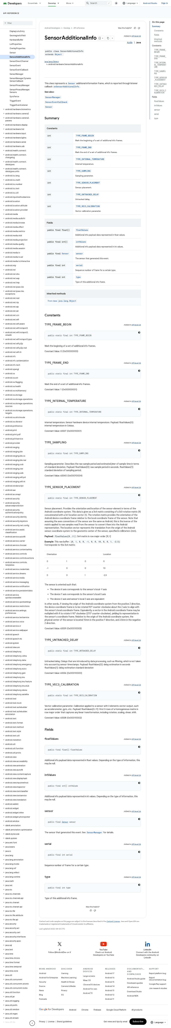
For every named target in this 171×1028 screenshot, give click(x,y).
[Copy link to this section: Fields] (56, 729)
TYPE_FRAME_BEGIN (85, 135)
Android (42, 973)
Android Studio (150, 3)
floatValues (82, 230)
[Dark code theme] (139, 332)
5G (62, 995)
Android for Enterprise (48, 977)
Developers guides (135, 983)
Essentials (33, 3)
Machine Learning (68, 977)
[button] (17, 109)
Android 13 (109, 990)
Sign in (164, 3)
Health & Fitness (67, 982)
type (78, 277)
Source (42, 986)
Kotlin (130, 42)
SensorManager (53, 97)
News (41, 990)
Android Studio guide (136, 978)
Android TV (88, 993)
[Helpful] (135, 28)
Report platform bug (157, 973)
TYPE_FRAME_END (84, 147)
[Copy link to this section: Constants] (63, 315)
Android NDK (132, 996)
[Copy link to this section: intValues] (58, 775)
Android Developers (52, 28)
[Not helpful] (139, 28)
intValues (81, 242)
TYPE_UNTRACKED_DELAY (87, 194)
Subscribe (138, 1021)
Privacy (64, 990)
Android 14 (109, 986)
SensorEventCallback (56, 102)
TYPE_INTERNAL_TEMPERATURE (90, 159)
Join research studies (158, 988)
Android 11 (109, 999)
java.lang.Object (52, 61)
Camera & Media (68, 986)
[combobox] (98, 3)
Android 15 (109, 982)
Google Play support (157, 984)
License (51, 1022)
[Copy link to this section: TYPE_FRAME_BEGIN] (74, 324)
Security (42, 982)
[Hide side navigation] (32, 1023)
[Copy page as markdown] (108, 38)
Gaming (64, 973)
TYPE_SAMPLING (83, 171)
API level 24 (136, 36)
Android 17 (109, 973)
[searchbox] (18, 23)
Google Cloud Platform (116, 1010)
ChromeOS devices (91, 984)
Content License (113, 921)
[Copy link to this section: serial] (54, 844)
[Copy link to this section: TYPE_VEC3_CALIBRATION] (81, 684)
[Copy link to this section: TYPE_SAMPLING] (69, 442)
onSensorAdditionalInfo (66, 86)
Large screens (89, 976)
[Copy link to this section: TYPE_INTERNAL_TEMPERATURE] (88, 401)
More (68, 3)
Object (58, 54)
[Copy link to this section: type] (53, 877)
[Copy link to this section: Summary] (62, 118)
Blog (41, 995)
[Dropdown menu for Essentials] (41, 3)
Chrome (84, 1010)
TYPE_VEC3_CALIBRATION (88, 206)
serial (79, 265)
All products (137, 1010)
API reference (11, 13)
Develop (52, 3)
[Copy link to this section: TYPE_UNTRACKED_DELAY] (80, 640)
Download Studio (134, 991)
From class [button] (62, 301)
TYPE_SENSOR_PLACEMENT (88, 182)
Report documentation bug (157, 978)
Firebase (97, 1010)
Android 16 (109, 977)
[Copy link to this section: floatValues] (61, 739)
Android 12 (109, 995)
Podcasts (43, 999)
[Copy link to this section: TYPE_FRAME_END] (71, 363)
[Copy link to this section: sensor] (56, 811)
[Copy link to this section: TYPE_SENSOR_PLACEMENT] (83, 487)
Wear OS (87, 980)
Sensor (71, 83)
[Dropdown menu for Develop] (59, 3)
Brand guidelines (64, 1022)
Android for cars (90, 989)
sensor (79, 253)
